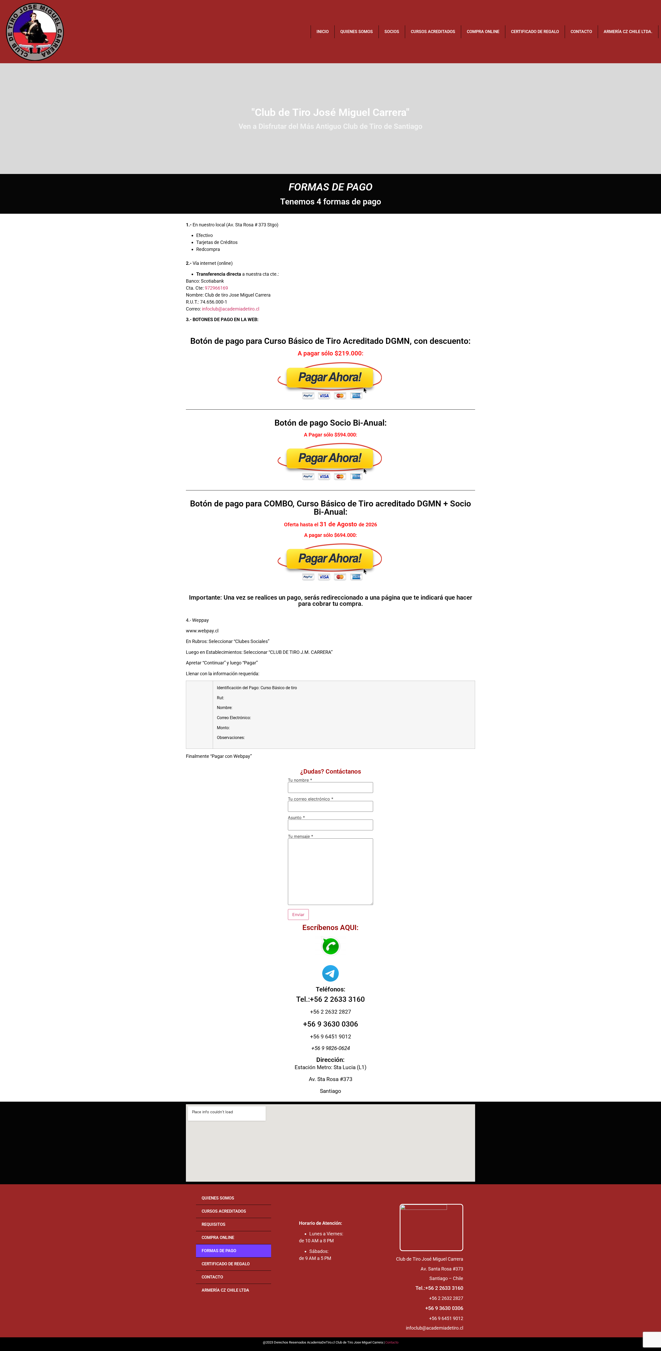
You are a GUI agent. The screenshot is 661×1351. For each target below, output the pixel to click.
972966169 (216, 288)
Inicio (323, 31)
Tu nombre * (300, 780)
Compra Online (483, 31)
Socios (391, 31)
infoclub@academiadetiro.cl (230, 309)
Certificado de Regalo (535, 31)
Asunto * (296, 817)
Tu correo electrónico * (310, 799)
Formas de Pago (219, 1250)
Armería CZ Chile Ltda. (628, 31)
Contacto (581, 31)
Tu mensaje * (300, 836)
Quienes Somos (356, 31)
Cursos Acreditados (433, 31)
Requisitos (213, 1224)
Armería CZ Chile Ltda (225, 1290)
